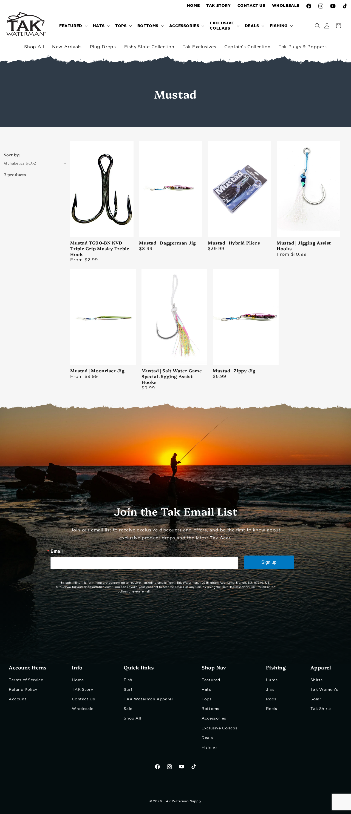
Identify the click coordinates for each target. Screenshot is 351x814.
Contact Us (83, 699)
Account (17, 699)
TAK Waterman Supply (183, 801)
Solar (315, 699)
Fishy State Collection (149, 47)
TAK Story (82, 689)
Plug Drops (103, 47)
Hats (206, 689)
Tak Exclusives (199, 47)
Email (56, 551)
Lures (272, 679)
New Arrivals (66, 47)
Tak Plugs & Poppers (303, 47)
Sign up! (269, 562)
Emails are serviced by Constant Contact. (183, 591)
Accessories (214, 718)
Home (78, 679)
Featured (211, 679)
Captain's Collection (247, 47)
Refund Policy (23, 689)
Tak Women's (324, 689)
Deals (207, 737)
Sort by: (12, 154)
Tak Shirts (320, 709)
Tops (206, 699)
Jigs (270, 689)
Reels (271, 709)
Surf (128, 689)
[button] (73, 25)
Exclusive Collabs (219, 728)
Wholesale (82, 709)
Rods (271, 699)
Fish (128, 679)
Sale (128, 709)
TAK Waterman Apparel (148, 699)
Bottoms (210, 709)
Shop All (34, 47)
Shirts (316, 679)
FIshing (209, 747)
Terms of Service (26, 679)
